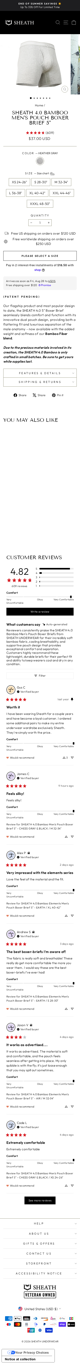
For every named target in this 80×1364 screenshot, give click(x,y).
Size (37, 173)
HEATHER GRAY (40, 161)
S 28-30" (40, 182)
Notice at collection (20, 1359)
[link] (40, 132)
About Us (39, 1233)
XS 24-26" (19, 182)
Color (40, 153)
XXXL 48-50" (40, 204)
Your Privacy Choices (32, 1352)
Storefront (39, 1263)
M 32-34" (61, 182)
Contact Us (39, 1253)
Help (39, 1223)
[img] (55, 624)
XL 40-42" (37, 193)
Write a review (39, 611)
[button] (31, 98)
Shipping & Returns (40, 382)
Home (39, 105)
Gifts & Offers (39, 1243)
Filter (42, 675)
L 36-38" (15, 193)
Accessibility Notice (39, 1273)
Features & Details (40, 373)
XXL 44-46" (62, 193)
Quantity (40, 215)
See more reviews (40, 1200)
